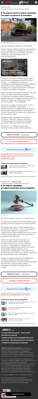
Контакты (5, 340)
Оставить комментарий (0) (19, 281)
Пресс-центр (25, 333)
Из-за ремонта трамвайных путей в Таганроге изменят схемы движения (21, 172)
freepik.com (4, 215)
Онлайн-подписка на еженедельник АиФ (17, 338)
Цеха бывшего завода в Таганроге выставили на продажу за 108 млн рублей (21, 302)
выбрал (10, 128)
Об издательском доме (10, 333)
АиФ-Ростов (18, 43)
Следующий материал (18, 394)
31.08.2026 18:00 (6, 181)
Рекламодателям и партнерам (22, 340)
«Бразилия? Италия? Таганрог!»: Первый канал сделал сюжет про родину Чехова (21, 166)
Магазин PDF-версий (9, 335)
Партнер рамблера (16, 390)
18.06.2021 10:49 (5, 7)
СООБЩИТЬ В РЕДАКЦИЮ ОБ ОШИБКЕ (14, 343)
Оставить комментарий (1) (19, 141)
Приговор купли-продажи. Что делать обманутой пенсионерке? (19, 319)
